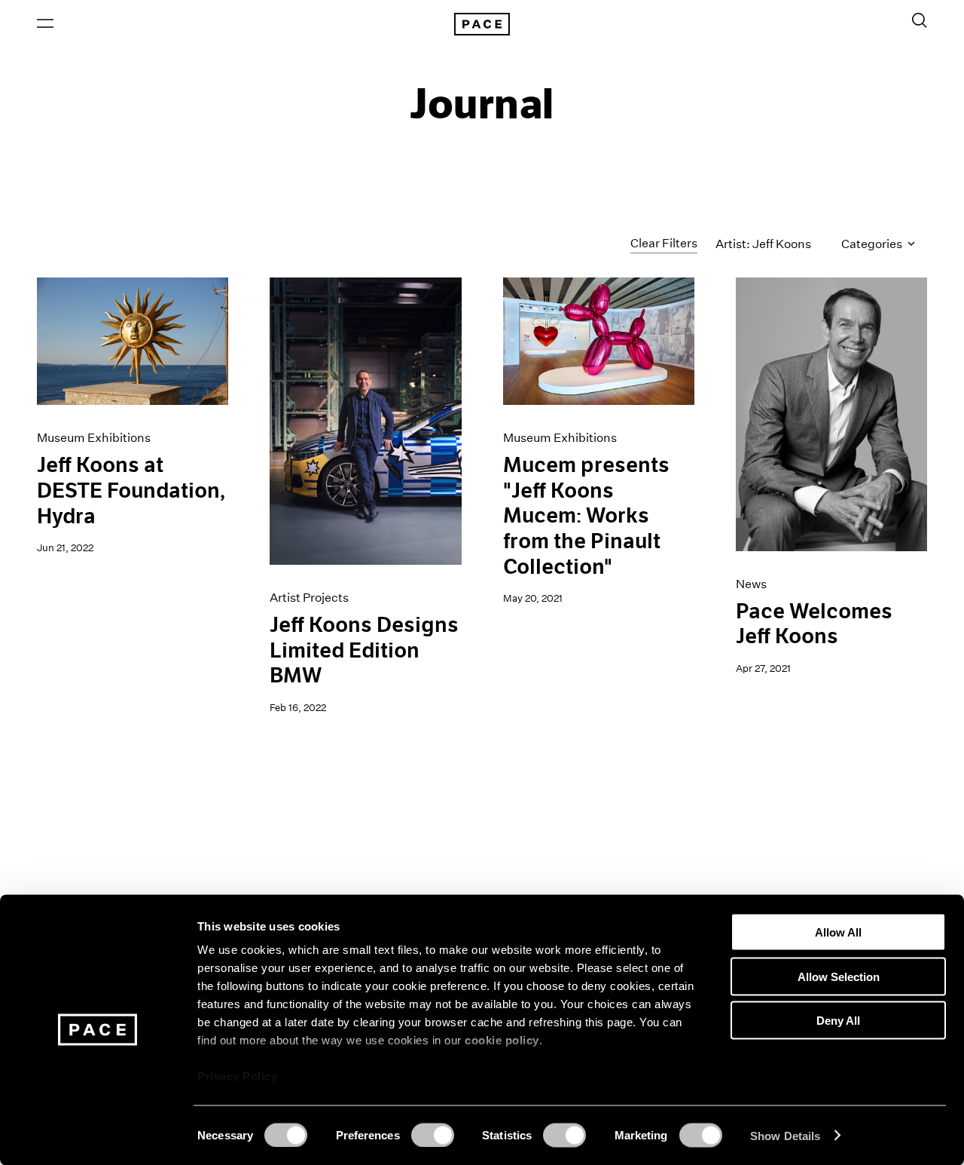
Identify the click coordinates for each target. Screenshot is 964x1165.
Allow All (838, 932)
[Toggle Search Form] (919, 20)
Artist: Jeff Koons (763, 244)
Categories (873, 244)
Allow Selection (839, 976)
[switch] (432, 1135)
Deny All (838, 1020)
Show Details (785, 1135)
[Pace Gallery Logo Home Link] (482, 24)
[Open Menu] (45, 23)
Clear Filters (663, 243)
